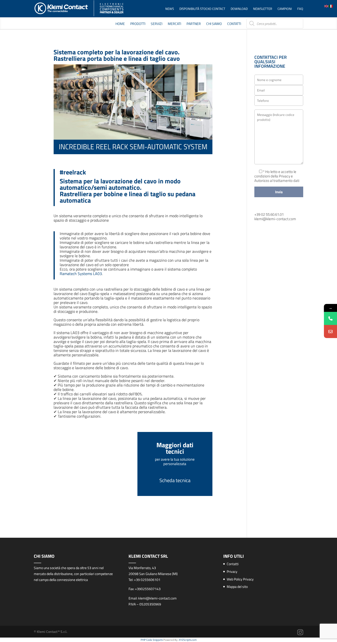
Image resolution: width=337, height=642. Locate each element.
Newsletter (262, 9)
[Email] (330, 331)
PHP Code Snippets (152, 640)
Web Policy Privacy (240, 579)
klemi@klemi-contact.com (275, 219)
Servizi (156, 24)
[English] (326, 6)
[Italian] (331, 6)
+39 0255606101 (147, 579)
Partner (194, 24)
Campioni (285, 9)
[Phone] (330, 318)
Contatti (234, 24)
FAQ (300, 9)
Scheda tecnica (174, 480)
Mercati (174, 24)
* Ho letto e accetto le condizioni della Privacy (275, 174)
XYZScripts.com (188, 640)
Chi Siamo (214, 24)
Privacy (232, 571)
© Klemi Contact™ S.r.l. (50, 631)
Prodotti (137, 24)
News (169, 9)
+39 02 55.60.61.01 (269, 214)
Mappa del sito (237, 586)
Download (239, 9)
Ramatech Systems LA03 (81, 274)
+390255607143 (148, 588)
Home (120, 24)
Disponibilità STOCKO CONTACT (202, 9)
